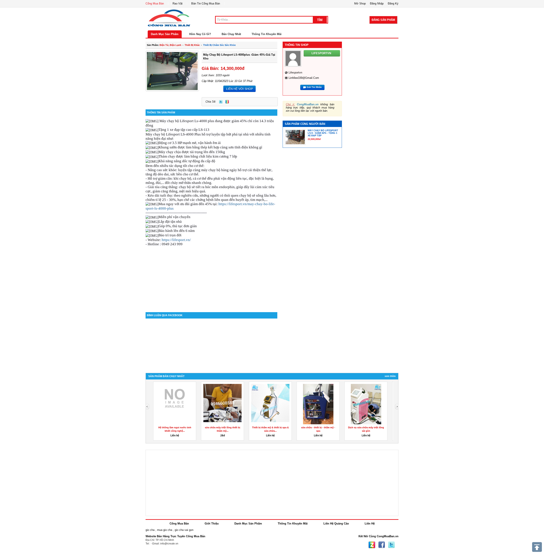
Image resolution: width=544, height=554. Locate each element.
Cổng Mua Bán (155, 3)
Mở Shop (360, 3)
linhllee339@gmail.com (304, 77)
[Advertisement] (211, 276)
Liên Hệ (370, 523)
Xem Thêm (390, 376)
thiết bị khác (192, 45)
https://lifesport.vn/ (176, 240)
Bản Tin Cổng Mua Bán (205, 3)
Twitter (220, 101)
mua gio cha (164, 529)
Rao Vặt (178, 3)
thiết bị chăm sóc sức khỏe (219, 45)
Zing (227, 101)
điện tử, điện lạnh (170, 45)
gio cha (150, 529)
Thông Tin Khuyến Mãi (267, 34)
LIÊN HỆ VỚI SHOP (239, 88)
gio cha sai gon (184, 529)
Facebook (381, 544)
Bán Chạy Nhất (231, 34)
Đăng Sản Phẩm (383, 19)
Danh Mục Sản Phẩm (164, 34)
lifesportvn (295, 72)
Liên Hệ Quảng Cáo (336, 523)
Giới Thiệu (212, 523)
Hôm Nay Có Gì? (200, 34)
